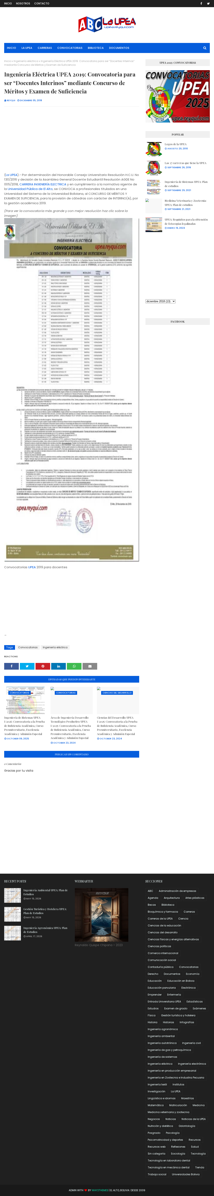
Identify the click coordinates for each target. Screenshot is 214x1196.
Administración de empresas (177, 891)
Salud (195, 1146)
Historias (168, 1022)
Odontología (187, 1126)
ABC (150, 891)
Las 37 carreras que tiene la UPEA (185, 163)
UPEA (32, 567)
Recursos (195, 1140)
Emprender (155, 994)
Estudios (153, 1008)
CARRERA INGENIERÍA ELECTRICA (42, 184)
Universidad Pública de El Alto (30, 189)
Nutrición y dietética (160, 1126)
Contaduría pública (160, 967)
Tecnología (198, 1153)
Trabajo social (157, 1174)
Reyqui (11, 100)
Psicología (173, 1133)
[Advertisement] (71, 140)
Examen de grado (175, 1008)
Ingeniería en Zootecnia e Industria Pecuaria (176, 1077)
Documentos (172, 974)
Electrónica (188, 987)
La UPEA (11, 175)
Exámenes (199, 1008)
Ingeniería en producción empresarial (172, 1070)
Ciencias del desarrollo (162, 932)
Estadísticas (195, 1001)
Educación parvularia (162, 987)
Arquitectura (172, 898)
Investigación (156, 1091)
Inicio (8, 3)
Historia (152, 1022)
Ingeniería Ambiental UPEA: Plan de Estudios (45, 892)
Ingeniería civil (191, 1043)
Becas (152, 905)
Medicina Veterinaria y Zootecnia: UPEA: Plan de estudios (185, 203)
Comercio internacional (163, 953)
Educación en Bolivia (180, 981)
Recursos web (157, 1146)
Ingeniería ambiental (161, 1036)
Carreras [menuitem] (45, 48)
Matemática (156, 1105)
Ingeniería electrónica (192, 1064)
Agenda (153, 898)
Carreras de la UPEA (160, 918)
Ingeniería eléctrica (26, 61)
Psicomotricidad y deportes (165, 1140)
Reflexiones (178, 1146)
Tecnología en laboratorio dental (169, 1160)
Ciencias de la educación (164, 925)
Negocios (154, 1119)
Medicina (199, 1105)
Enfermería (174, 994)
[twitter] (208, 3)
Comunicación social (162, 960)
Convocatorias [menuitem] (69, 48)
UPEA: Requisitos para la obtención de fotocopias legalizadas (186, 221)
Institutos (178, 1084)
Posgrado (154, 1133)
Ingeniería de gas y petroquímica (169, 1050)
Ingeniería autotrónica (162, 1043)
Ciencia (183, 918)
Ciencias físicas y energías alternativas (173, 939)
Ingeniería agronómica (163, 1029)
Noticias (171, 1119)
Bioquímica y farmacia (163, 911)
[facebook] (201, 3)
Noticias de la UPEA (194, 1119)
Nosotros (23, 3)
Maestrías (187, 1098)
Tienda (199, 1167)
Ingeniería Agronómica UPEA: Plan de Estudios (45, 930)
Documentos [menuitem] (119, 48)
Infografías (187, 1022)
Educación (155, 981)
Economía (192, 974)
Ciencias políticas (159, 946)
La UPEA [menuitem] (27, 48)
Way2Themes (100, 1190)
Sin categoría (156, 1153)
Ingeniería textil (157, 1084)
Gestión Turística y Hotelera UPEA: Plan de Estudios (45, 911)
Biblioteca (168, 905)
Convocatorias (28, 647)
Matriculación (178, 1105)
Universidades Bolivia (186, 1174)
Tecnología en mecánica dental (169, 1167)
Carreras (189, 911)
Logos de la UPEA (175, 144)
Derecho (153, 974)
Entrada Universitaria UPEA (164, 1001)
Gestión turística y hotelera (178, 1015)
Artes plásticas (194, 898)
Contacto (41, 3)
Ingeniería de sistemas (162, 1057)
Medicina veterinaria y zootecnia (168, 1112)
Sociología (178, 1153)
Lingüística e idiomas (162, 1098)
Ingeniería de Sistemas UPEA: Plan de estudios (186, 184)
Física (151, 1015)
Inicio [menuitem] (11, 48)
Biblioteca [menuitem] (96, 48)
